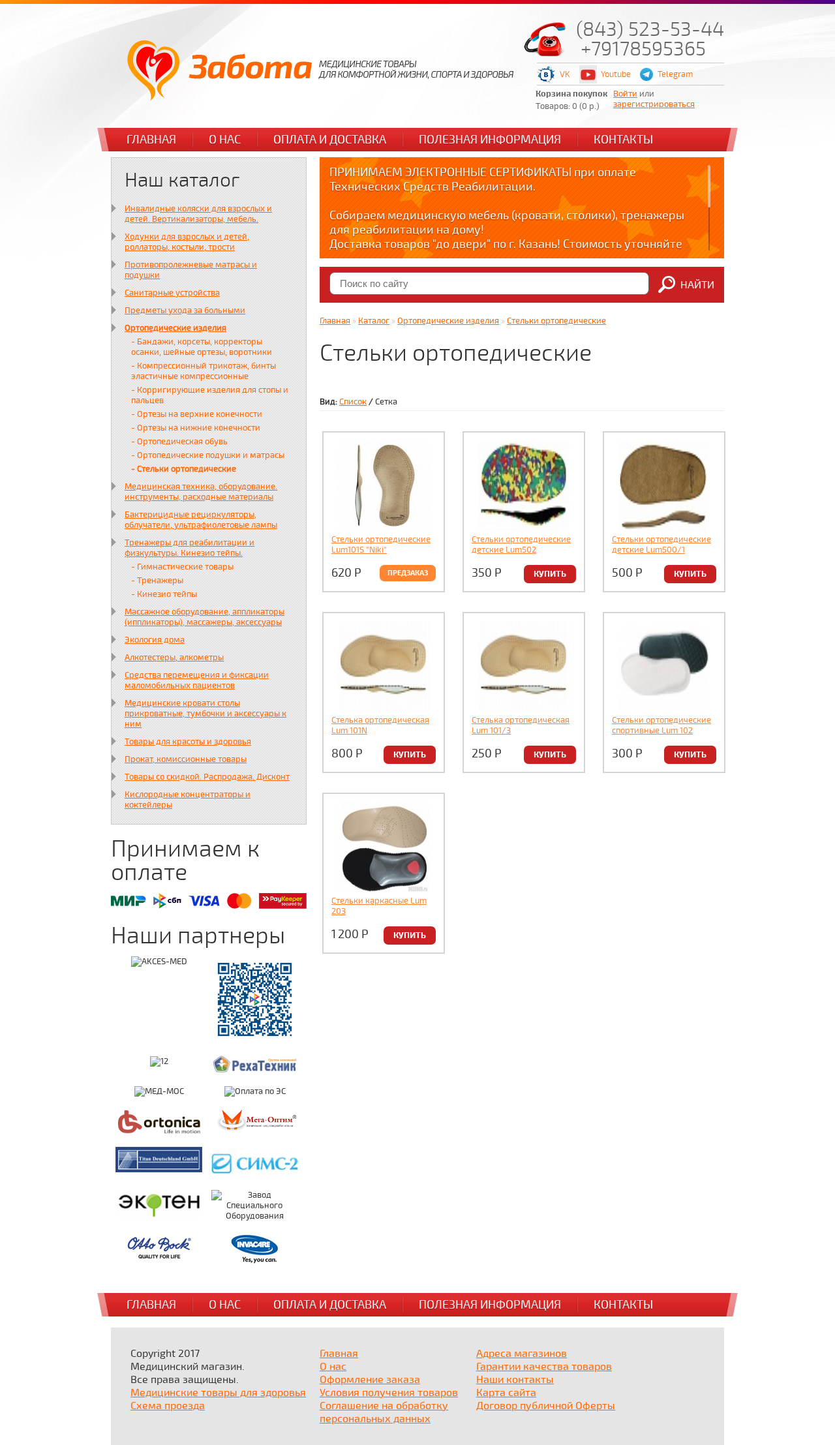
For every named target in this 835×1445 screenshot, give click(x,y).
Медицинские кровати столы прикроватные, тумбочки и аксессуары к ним (205, 713)
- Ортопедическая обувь (179, 441)
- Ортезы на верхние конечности (196, 414)
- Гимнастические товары (182, 567)
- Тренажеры (157, 580)
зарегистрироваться (654, 104)
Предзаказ (407, 573)
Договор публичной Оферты (545, 1405)
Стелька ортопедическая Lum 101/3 (520, 725)
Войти (625, 94)
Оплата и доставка (329, 139)
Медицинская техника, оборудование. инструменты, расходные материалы (201, 491)
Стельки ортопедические (556, 321)
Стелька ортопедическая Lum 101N (380, 725)
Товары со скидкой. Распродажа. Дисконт (207, 777)
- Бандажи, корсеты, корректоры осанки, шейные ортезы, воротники (201, 347)
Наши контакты (515, 1379)
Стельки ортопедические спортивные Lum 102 (661, 725)
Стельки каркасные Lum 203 (379, 906)
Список (353, 402)
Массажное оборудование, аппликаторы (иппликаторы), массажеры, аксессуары (204, 617)
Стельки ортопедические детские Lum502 (521, 544)
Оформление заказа (370, 1379)
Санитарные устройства (172, 293)
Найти (697, 285)
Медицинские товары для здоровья (218, 1392)
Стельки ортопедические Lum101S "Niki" (381, 544)
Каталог (373, 321)
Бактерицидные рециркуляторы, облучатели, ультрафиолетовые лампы (201, 520)
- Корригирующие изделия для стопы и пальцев (209, 395)
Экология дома (155, 640)
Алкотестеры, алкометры (174, 657)
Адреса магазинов (521, 1353)
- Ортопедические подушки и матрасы (207, 455)
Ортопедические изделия (175, 328)
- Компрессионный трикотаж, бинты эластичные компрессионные (203, 371)
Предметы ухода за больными (185, 310)
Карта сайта (506, 1392)
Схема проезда (167, 1405)
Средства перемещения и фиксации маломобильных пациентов (197, 680)
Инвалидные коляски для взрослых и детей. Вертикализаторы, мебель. (198, 214)
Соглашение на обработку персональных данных (384, 1412)
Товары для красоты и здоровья (188, 742)
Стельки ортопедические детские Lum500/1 (661, 544)
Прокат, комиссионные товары (186, 759)
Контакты (623, 139)
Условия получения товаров (389, 1392)
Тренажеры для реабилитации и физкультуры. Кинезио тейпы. (189, 548)
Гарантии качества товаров (544, 1366)
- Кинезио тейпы (164, 594)
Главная (151, 139)
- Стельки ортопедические (183, 469)
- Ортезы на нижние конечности (195, 428)
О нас (225, 139)
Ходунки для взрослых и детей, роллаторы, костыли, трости (187, 242)
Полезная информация (490, 139)
